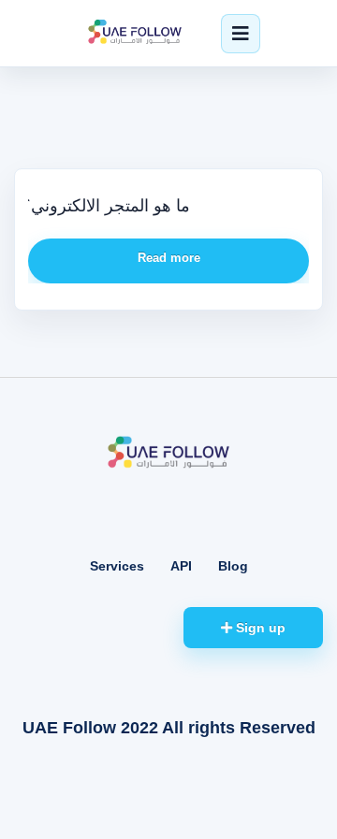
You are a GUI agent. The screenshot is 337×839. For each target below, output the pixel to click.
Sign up (259, 627)
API (181, 565)
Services (117, 565)
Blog (233, 565)
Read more (169, 258)
